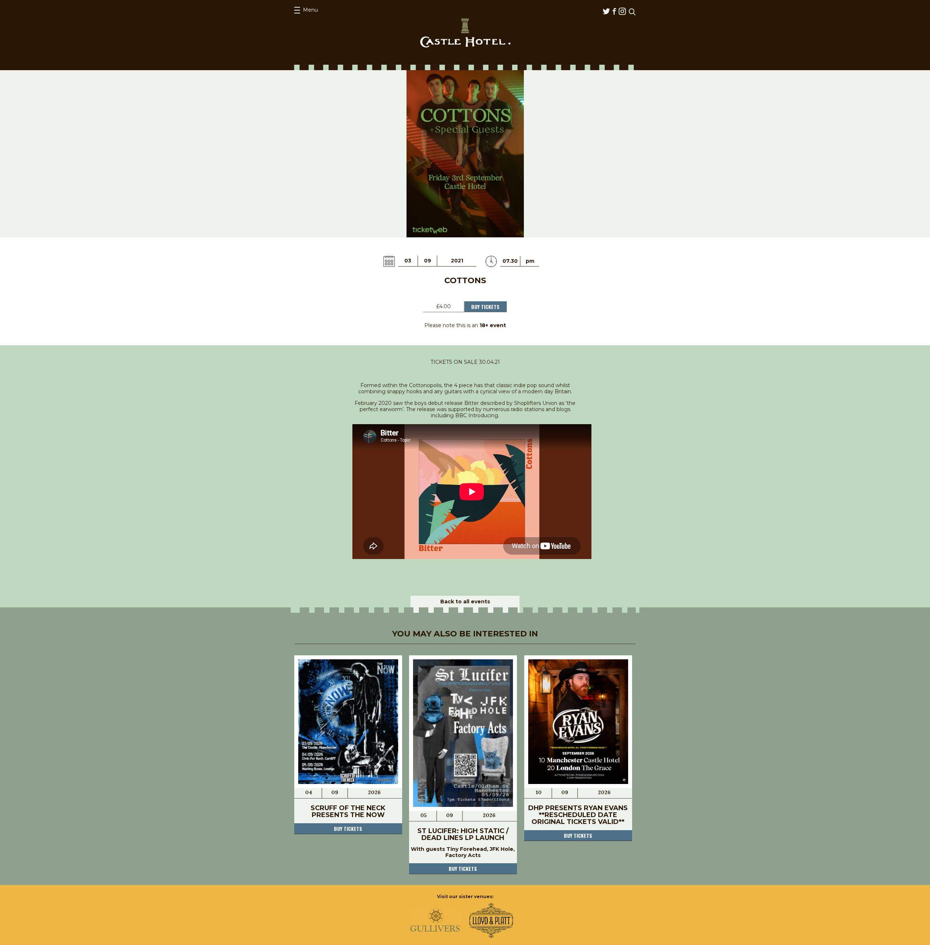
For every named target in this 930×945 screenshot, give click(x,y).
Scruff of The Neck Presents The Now (348, 811)
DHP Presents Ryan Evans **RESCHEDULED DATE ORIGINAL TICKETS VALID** (578, 815)
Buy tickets (348, 828)
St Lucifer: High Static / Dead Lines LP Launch (463, 834)
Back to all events (465, 601)
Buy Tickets (485, 306)
